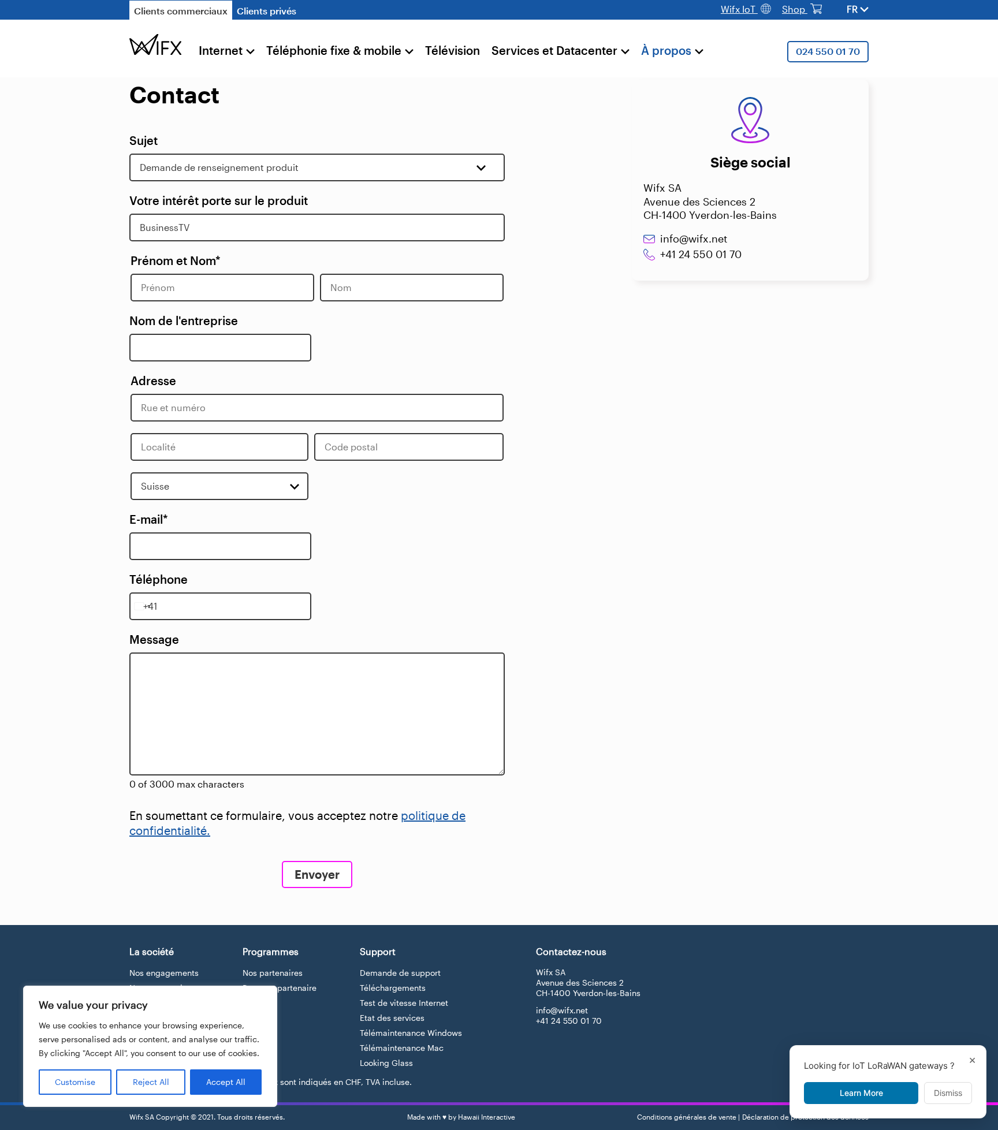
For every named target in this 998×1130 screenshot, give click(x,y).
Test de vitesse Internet (404, 1003)
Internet (221, 50)
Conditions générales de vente (686, 1117)
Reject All (151, 1082)
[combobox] (142, 606)
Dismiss (948, 1093)
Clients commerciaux (181, 10)
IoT (739, 8)
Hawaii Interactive (486, 1117)
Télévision (452, 50)
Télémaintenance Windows (411, 1033)
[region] (150, 1046)
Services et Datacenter (554, 50)
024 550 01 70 (828, 51)
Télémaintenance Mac (402, 1048)
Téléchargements (393, 988)
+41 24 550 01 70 (701, 254)
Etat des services (392, 1018)
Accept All (225, 1082)
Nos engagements (164, 973)
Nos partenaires (273, 973)
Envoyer (317, 874)
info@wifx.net (693, 238)
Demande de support (400, 973)
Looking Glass (386, 1063)
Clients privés (266, 10)
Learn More (861, 1093)
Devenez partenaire (279, 988)
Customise (75, 1082)
